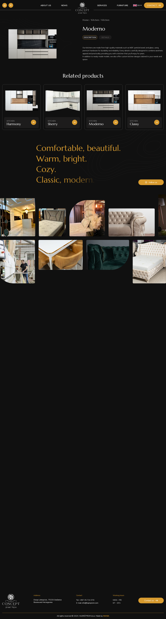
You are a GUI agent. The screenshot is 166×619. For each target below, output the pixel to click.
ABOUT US (46, 5)
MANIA (106, 616)
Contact (152, 5)
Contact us (149, 600)
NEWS (64, 5)
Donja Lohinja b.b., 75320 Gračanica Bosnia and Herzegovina (48, 601)
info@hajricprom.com (90, 603)
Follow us (153, 182)
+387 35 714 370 (86, 600)
